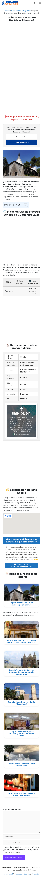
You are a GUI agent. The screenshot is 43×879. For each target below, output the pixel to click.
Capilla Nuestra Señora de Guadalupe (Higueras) (21, 604)
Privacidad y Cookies (22, 874)
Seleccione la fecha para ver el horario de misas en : (21, 130)
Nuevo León (16, 11)
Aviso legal (8, 874)
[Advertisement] (21, 45)
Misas (7, 11)
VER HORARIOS (22, 142)
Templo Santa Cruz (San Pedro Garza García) (21, 765)
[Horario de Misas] (10, 3)
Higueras (27, 11)
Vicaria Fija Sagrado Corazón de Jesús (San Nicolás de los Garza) (21, 641)
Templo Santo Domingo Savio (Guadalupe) (21, 703)
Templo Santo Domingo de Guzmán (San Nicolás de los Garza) (21, 734)
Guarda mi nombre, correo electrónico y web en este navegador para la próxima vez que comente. (22, 849)
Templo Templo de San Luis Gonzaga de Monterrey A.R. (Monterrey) (21, 672)
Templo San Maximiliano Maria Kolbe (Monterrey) (21, 794)
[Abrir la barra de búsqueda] (34, 3)
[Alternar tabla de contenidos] (24, 205)
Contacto (35, 874)
